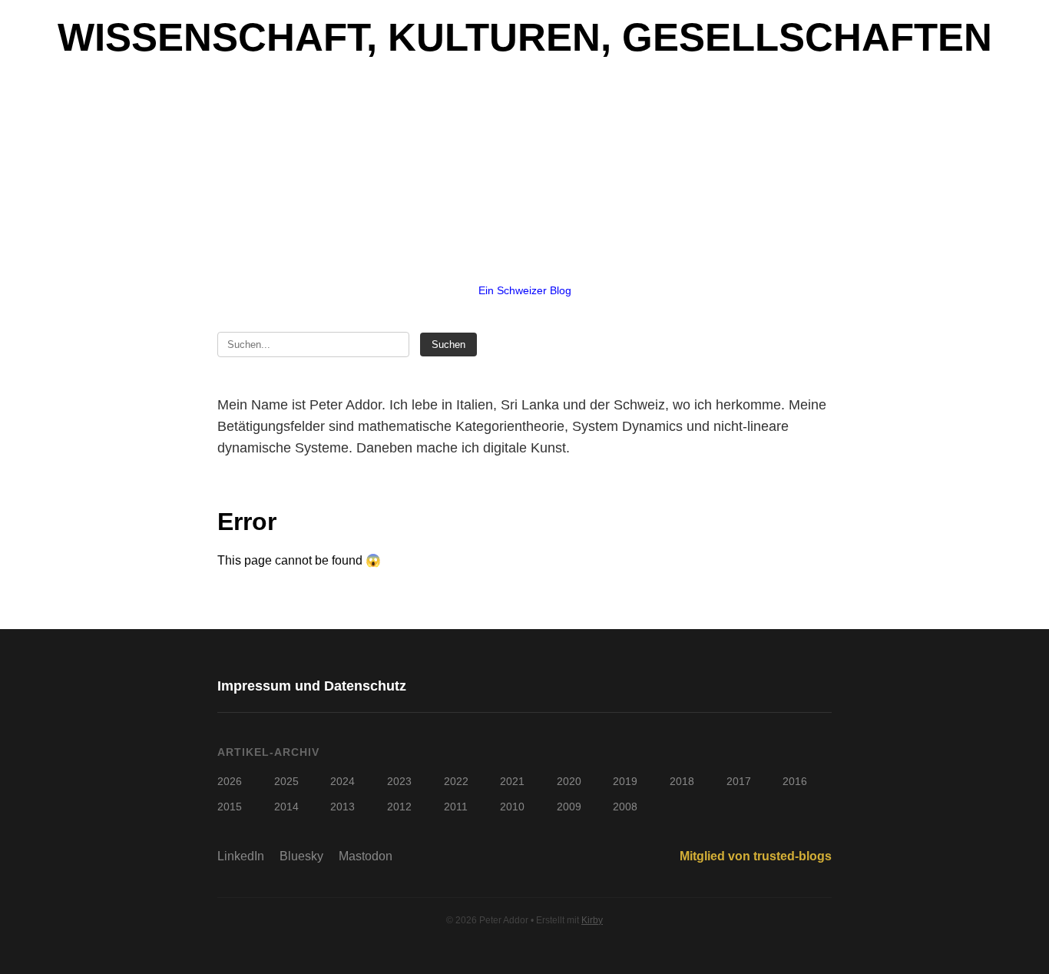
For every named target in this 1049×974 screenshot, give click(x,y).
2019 (625, 781)
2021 (512, 781)
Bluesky (301, 856)
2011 (456, 806)
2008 (625, 806)
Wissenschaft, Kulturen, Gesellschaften (525, 37)
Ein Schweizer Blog (524, 290)
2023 (399, 781)
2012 (399, 806)
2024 (342, 781)
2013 (342, 806)
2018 (682, 781)
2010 (512, 806)
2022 (456, 781)
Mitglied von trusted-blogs (756, 856)
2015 (229, 806)
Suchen (448, 344)
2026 (229, 781)
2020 (569, 781)
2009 (569, 806)
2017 (738, 781)
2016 (795, 781)
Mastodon (365, 856)
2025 (286, 781)
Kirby (592, 920)
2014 (286, 806)
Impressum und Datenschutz (311, 686)
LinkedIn (240, 856)
